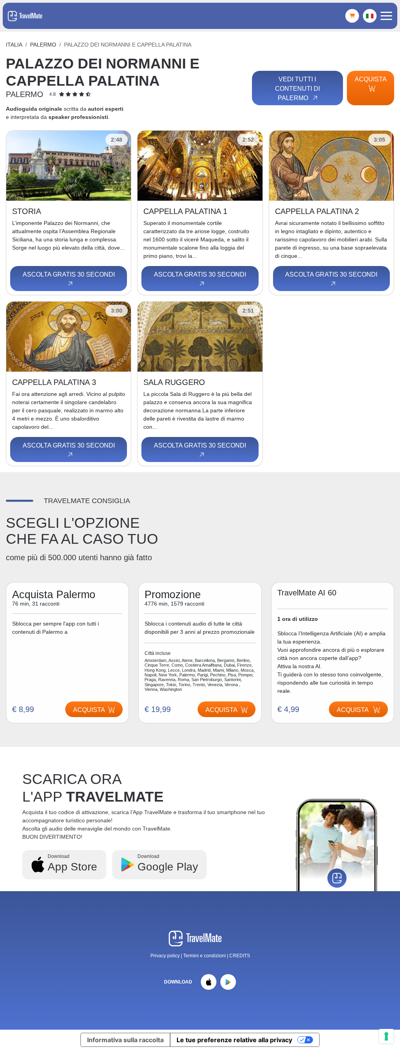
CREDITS (239, 955)
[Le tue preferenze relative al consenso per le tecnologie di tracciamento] (386, 1036)
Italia (14, 44)
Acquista (370, 79)
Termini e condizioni (205, 955)
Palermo (43, 44)
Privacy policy (165, 955)
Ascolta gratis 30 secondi (69, 274)
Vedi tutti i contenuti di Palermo (297, 88)
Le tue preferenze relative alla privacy (234, 1040)
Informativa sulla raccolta (125, 1040)
